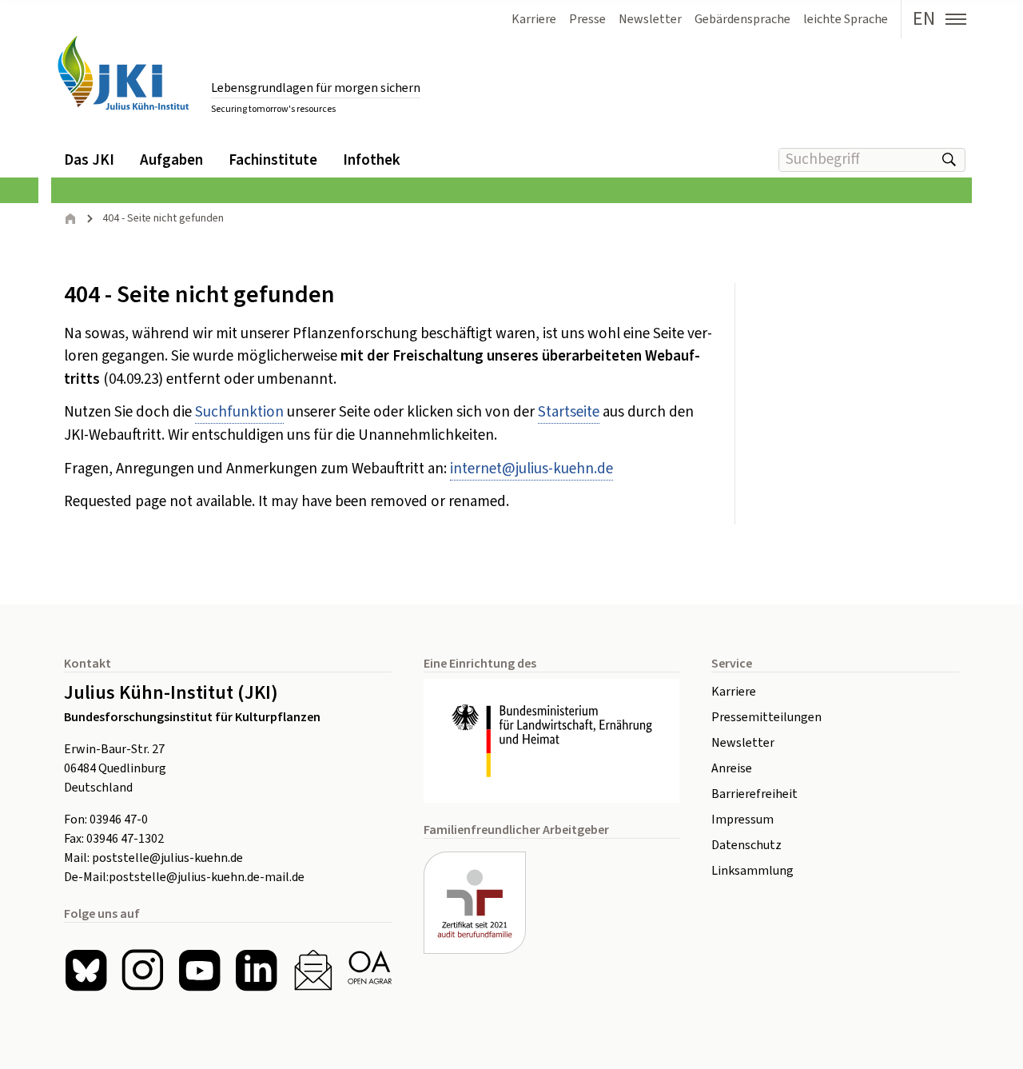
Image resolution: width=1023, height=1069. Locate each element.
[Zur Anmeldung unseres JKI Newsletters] (313, 970)
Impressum (742, 819)
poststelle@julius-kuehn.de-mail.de (207, 877)
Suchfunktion (239, 412)
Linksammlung (752, 871)
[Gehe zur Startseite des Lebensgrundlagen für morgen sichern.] (123, 73)
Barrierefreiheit (754, 794)
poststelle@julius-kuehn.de (167, 858)
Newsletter (742, 743)
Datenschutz (746, 845)
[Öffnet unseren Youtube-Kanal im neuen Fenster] (199, 970)
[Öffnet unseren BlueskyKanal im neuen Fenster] (86, 970)
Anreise (731, 768)
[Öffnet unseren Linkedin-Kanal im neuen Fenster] (256, 970)
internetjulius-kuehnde (531, 469)
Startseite (568, 412)
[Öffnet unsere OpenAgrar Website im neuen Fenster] (370, 970)
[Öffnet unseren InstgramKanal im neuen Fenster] (143, 970)
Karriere (733, 691)
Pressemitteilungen (766, 717)
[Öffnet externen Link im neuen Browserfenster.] (551, 741)
